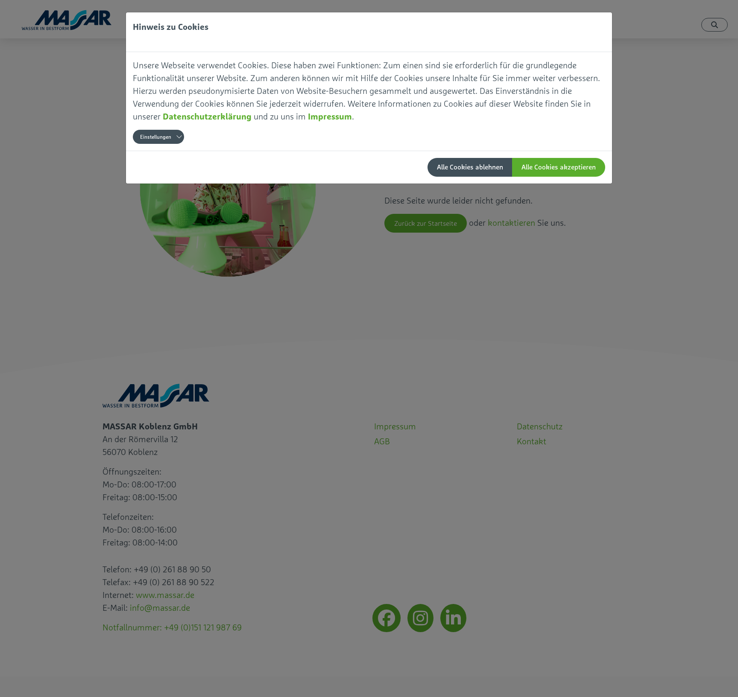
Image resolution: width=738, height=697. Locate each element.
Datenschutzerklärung (207, 116)
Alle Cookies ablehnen (470, 167)
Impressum (330, 116)
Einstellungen (155, 137)
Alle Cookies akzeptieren (558, 167)
